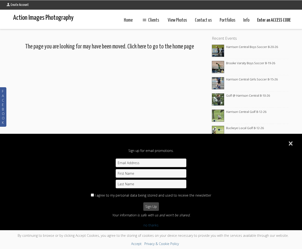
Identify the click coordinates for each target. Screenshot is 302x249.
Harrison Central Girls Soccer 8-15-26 (252, 79)
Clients (153, 20)
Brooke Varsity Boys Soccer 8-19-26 (250, 63)
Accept (136, 243)
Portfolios (227, 20)
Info (246, 20)
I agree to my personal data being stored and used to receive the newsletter (153, 195)
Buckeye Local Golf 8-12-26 (245, 128)
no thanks (151, 225)
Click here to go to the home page (160, 47)
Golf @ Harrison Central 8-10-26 (248, 95)
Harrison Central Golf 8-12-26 (246, 112)
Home (128, 20)
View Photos (177, 20)
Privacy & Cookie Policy (161, 243)
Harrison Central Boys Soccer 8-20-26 (252, 47)
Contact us (203, 20)
